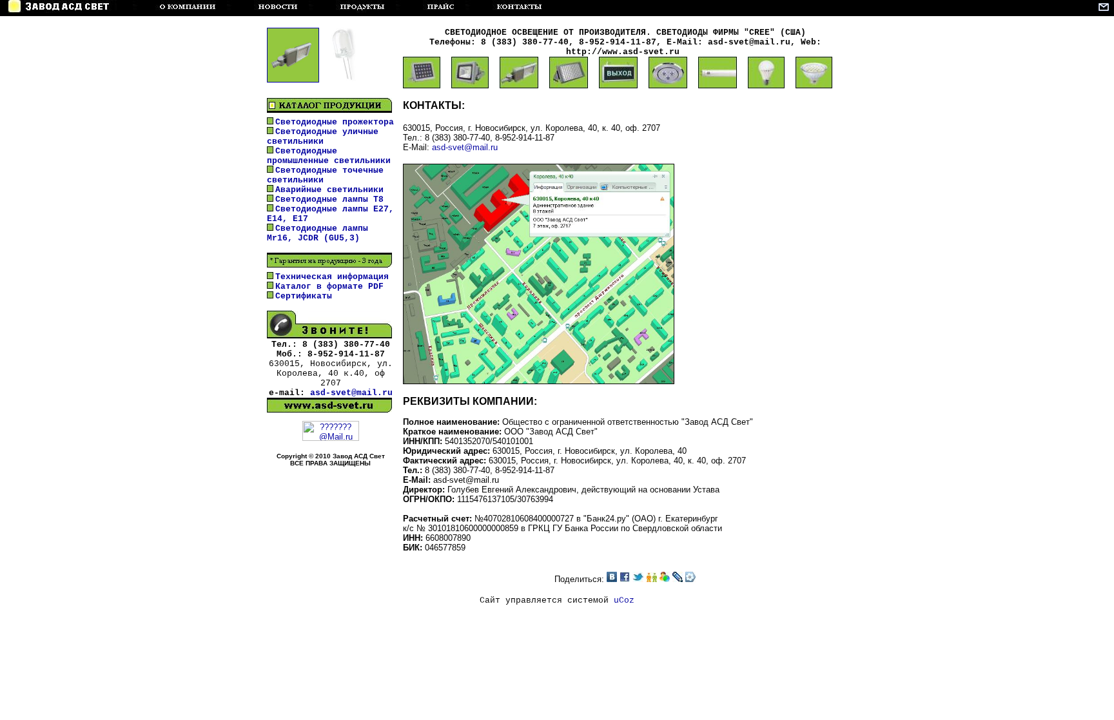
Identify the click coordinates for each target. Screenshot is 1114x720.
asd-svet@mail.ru (351, 393)
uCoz (624, 600)
